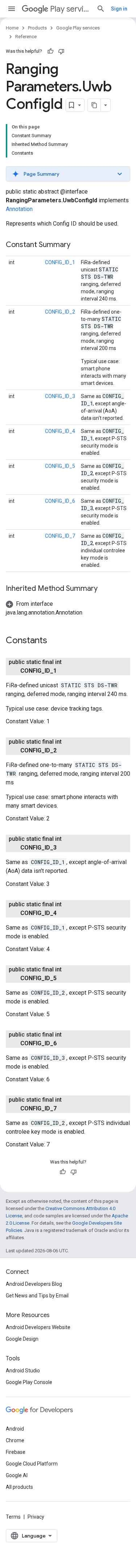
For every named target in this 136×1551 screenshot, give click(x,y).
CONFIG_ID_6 (60, 501)
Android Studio (23, 1370)
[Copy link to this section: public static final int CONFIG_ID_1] (64, 671)
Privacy (36, 1517)
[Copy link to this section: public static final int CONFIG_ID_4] (64, 913)
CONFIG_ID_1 (60, 262)
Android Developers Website (38, 1327)
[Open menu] (11, 8)
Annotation (19, 209)
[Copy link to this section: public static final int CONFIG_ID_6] (64, 1043)
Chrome (15, 1440)
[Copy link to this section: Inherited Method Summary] (105, 589)
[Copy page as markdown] (94, 105)
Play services (70, 9)
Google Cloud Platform (32, 1464)
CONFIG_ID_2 (60, 312)
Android (15, 1429)
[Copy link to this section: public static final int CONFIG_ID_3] (64, 847)
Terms (13, 1517)
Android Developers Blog (34, 1284)
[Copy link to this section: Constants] (54, 641)
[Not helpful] (61, 51)
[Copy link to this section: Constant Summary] (77, 245)
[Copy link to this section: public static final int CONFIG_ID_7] (64, 1108)
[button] (68, 174)
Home (12, 28)
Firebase (15, 1452)
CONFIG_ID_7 (60, 536)
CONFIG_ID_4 (60, 431)
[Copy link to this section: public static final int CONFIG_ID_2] (64, 750)
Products (37, 28)
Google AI (17, 1475)
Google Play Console (29, 1382)
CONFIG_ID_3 (60, 396)
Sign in (119, 9)
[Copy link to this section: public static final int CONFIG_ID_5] (64, 978)
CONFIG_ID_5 (60, 466)
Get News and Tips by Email (37, 1296)
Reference (26, 36)
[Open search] (100, 8)
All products (19, 1487)
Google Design (22, 1339)
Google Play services (78, 28)
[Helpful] (50, 51)
